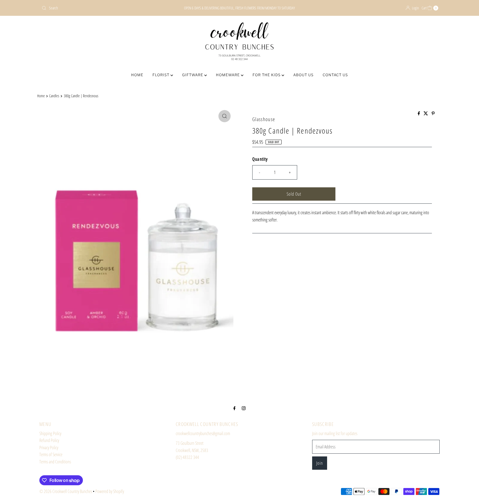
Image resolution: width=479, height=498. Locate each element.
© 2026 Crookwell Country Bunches (65, 491)
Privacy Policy (48, 448)
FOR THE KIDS (267, 75)
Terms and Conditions (55, 462)
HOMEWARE (228, 75)
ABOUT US (303, 75)
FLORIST (161, 75)
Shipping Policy (50, 433)
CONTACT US (335, 75)
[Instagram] (244, 408)
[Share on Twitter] (426, 114)
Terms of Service (50, 454)
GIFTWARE (193, 75)
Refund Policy (49, 440)
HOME (137, 75)
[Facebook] (234, 408)
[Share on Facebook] (419, 114)
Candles (54, 95)
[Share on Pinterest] (433, 114)
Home (41, 95)
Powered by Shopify (109, 491)
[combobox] (104, 8)
